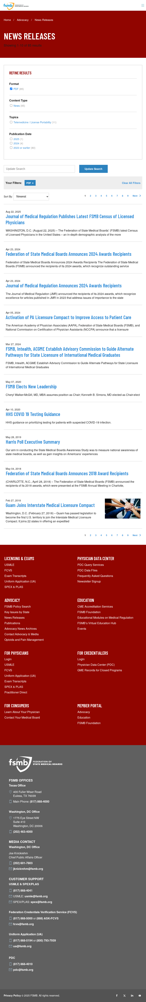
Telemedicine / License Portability (35, 122)
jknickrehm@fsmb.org (28, 869)
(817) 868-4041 (23, 890)
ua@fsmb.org (22, 946)
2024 (18, 143)
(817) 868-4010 (23, 964)
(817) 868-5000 (23, 918)
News (19, 105)
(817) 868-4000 (39, 801)
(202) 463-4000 (23, 832)
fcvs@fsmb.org (23, 924)
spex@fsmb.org (41, 902)
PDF (19, 88)
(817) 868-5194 (23, 940)
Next (137, 195)
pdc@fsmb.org (23, 970)
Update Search (93, 169)
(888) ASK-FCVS (47, 918)
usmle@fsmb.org (36, 896)
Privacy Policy (12, 995)
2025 (18, 139)
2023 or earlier (24, 147)
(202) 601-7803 (23, 863)
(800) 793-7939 (46, 940)
